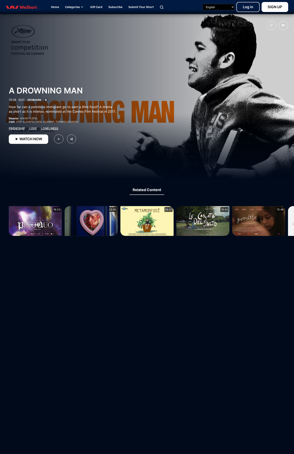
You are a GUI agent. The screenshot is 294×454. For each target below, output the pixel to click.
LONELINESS (49, 128)
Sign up (275, 7)
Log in (248, 7)
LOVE (33, 128)
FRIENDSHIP (17, 128)
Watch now (30, 139)
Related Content (147, 190)
